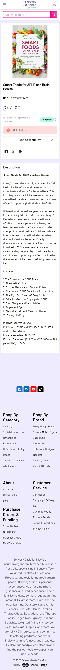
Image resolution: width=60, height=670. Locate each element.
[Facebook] (6, 152)
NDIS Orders (9, 531)
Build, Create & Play (13, 449)
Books (6, 454)
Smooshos (39, 443)
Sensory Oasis (41, 460)
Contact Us (39, 494)
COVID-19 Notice (42, 511)
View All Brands (41, 466)
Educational (9, 443)
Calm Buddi (39, 437)
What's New (9, 466)
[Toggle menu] (4, 4)
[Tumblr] (41, 389)
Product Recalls (41, 517)
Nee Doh (37, 454)
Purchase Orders (12, 537)
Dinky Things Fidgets (44, 426)
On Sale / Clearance (13, 460)
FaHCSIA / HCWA (12, 543)
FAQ (35, 505)
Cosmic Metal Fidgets (45, 432)
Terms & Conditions (44, 522)
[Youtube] (33, 389)
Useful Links (10, 494)
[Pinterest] (20, 152)
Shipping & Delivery (43, 500)
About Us (8, 489)
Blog (5, 500)
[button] (30, 140)
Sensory (7, 426)
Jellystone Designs (43, 449)
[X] (13, 152)
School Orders (10, 526)
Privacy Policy (41, 528)
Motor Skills (9, 437)
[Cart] (55, 4)
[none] (30, 52)
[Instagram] (27, 389)
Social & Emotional (13, 432)
